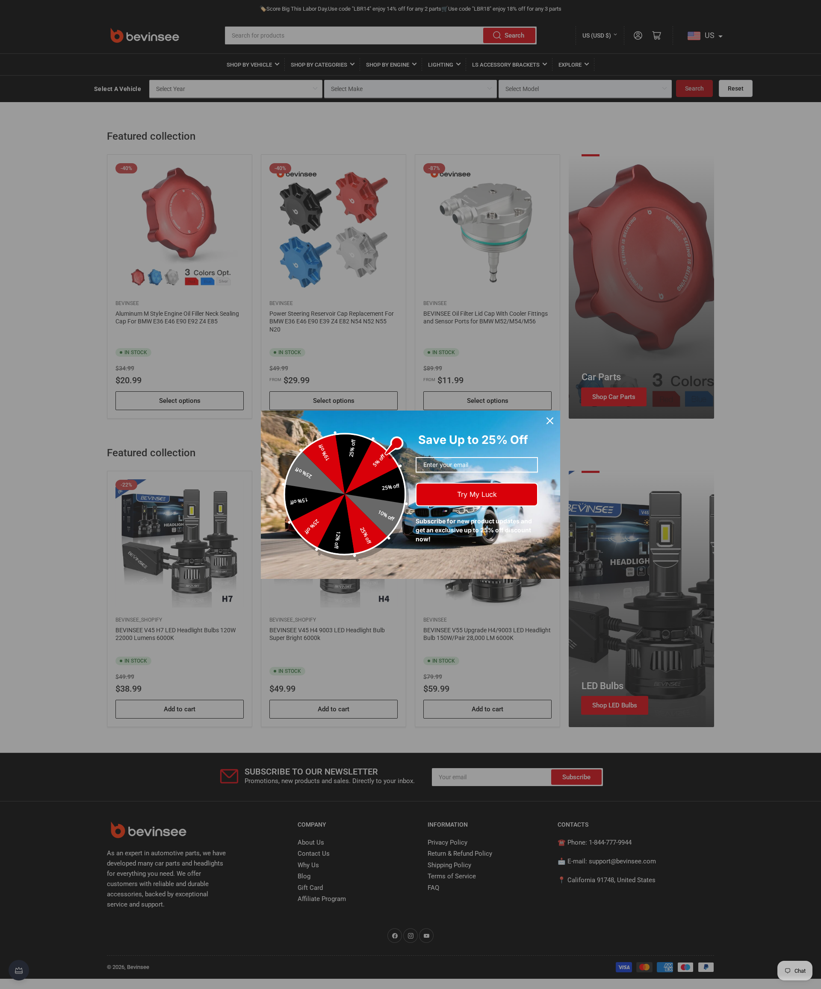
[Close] (550, 421)
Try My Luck (477, 494)
